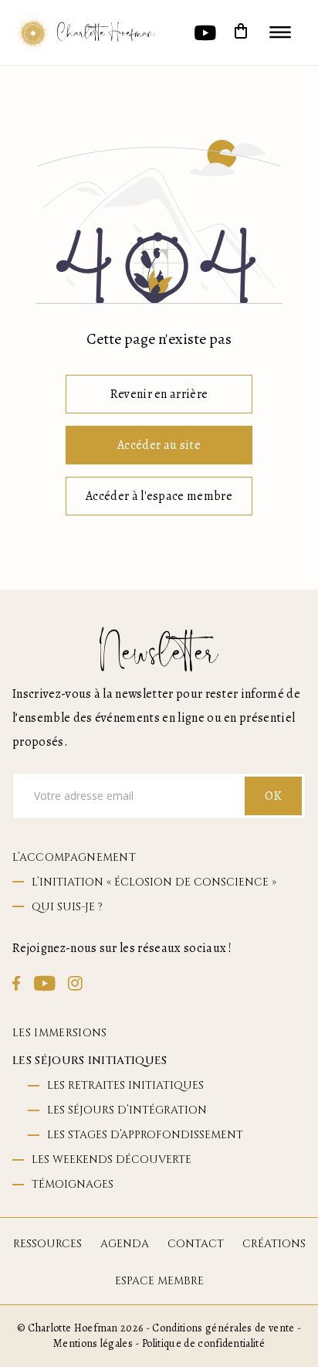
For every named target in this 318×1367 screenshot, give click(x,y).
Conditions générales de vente (223, 1328)
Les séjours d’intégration (127, 1110)
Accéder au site (159, 445)
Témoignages (72, 1184)
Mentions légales (93, 1343)
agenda (124, 1243)
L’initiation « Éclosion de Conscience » (154, 882)
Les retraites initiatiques (125, 1085)
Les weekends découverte (111, 1159)
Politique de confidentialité (203, 1343)
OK (273, 795)
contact (195, 1243)
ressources (47, 1243)
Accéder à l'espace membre (159, 496)
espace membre (159, 1280)
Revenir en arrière (159, 394)
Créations (274, 1243)
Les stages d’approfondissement (145, 1134)
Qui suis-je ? (67, 906)
